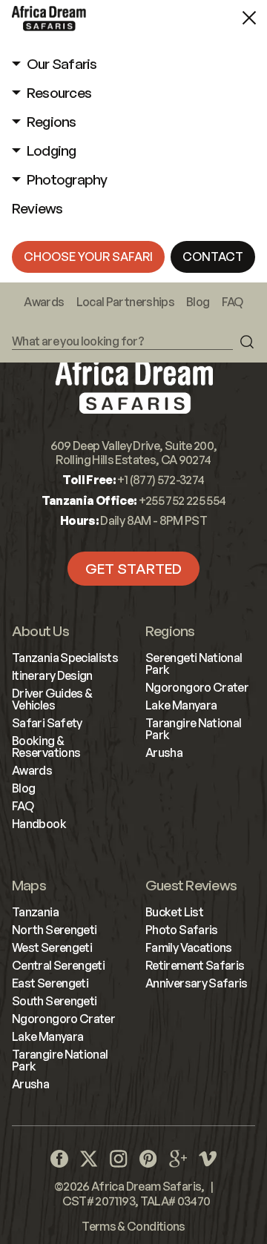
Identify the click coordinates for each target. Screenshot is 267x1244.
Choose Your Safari (88, 256)
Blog (197, 301)
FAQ (232, 301)
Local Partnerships (125, 301)
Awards (44, 301)
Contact (212, 256)
